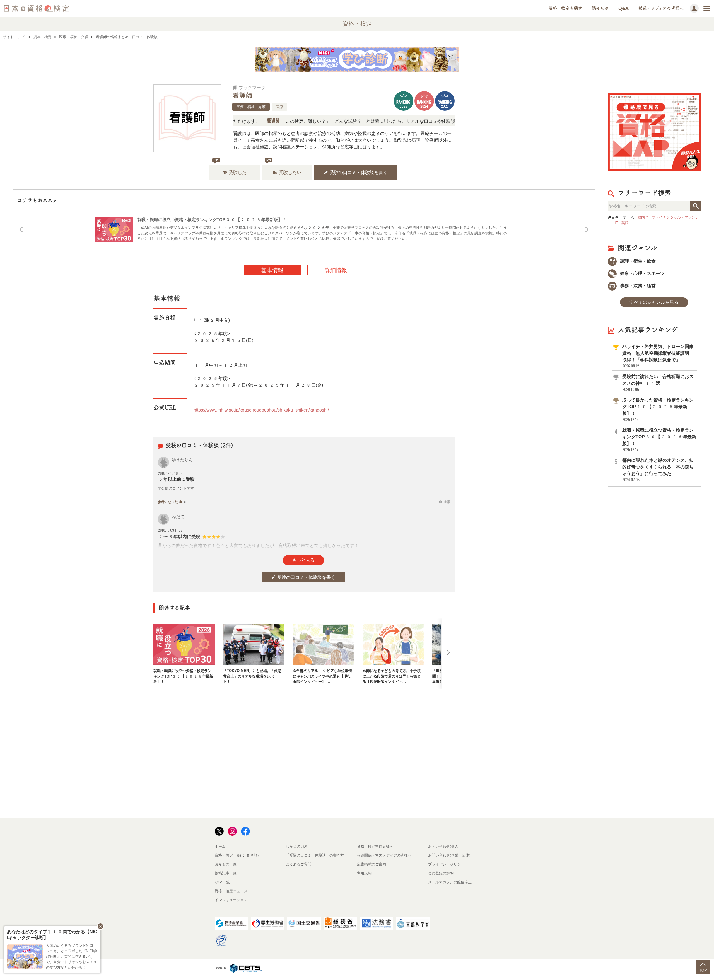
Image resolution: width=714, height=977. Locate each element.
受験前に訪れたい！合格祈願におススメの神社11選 (658, 383)
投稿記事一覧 (226, 873)
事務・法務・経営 (637, 285)
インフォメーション (231, 900)
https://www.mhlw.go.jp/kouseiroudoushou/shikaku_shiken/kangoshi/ (261, 410)
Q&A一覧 (222, 882)
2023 (445, 103)
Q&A (623, 8)
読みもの (600, 8)
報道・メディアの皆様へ (661, 8)
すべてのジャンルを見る (654, 302)
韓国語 (643, 217)
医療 (279, 107)
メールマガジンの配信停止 (450, 882)
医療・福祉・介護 (251, 107)
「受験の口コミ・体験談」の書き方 (315, 855)
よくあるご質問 (298, 864)
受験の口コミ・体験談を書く (356, 172)
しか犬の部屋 (297, 846)
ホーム (220, 846)
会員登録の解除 (441, 873)
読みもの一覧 (226, 864)
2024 (424, 103)
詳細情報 (336, 270)
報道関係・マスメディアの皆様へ (384, 855)
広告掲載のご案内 (371, 864)
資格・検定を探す (565, 8)
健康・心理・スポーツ (642, 273)
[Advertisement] (304, 707)
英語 (625, 223)
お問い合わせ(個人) (443, 846)
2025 (403, 103)
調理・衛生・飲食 (637, 261)
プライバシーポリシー (446, 864)
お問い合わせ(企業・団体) (449, 855)
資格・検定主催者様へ (375, 846)
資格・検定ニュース (231, 891)
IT (616, 223)
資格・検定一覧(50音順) (237, 855)
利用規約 (364, 873)
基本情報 (272, 270)
